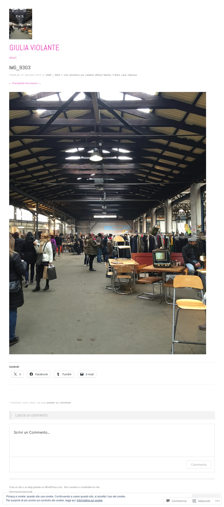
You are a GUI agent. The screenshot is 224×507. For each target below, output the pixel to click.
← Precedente (16, 83)
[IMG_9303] (107, 223)
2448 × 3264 (53, 74)
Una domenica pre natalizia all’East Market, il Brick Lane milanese (100, 74)
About (13, 57)
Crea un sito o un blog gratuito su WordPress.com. (36, 487)
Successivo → (33, 83)
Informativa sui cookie (90, 500)
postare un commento (59, 402)
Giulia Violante (34, 48)
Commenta (198, 464)
